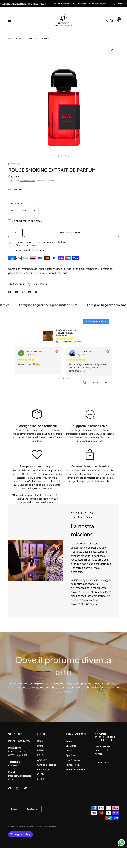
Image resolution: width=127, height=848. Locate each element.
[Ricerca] (111, 20)
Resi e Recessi (73, 760)
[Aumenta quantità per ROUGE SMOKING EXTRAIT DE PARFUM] (20, 233)
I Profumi (41, 755)
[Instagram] (19, 788)
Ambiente (42, 760)
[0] (116, 20)
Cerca (69, 741)
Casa (10, 38)
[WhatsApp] (30, 292)
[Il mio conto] (106, 20)
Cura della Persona (46, 765)
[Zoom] (112, 50)
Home (40, 741)
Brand (40, 746)
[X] (17, 292)
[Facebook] (10, 292)
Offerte (40, 750)
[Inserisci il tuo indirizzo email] (115, 763)
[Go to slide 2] (58, 378)
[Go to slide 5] (66, 378)
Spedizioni (71, 755)
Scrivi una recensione (95, 321)
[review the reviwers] (56, 352)
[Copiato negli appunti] (36, 292)
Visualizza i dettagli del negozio (30, 250)
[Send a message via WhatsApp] (121, 842)
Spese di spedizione (27, 180)
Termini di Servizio (75, 770)
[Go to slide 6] (68, 378)
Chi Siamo (42, 774)
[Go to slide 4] (63, 378)
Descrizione (15, 189)
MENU (42, 734)
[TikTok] (27, 788)
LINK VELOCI (76, 734)
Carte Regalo (43, 770)
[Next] (69, 156)
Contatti (41, 779)
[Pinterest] (24, 292)
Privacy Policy (73, 765)
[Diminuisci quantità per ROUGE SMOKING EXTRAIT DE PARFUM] (10, 233)
